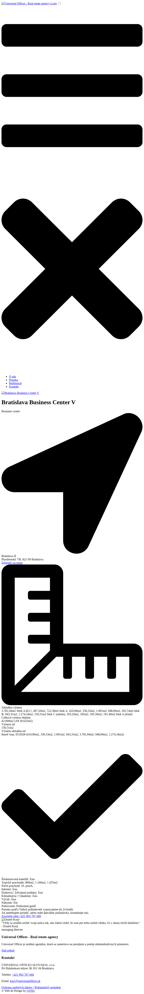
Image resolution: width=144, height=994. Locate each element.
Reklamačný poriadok (48, 987)
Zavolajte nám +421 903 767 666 (21, 916)
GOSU (31, 990)
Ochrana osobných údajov (17, 987)
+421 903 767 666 (23, 974)
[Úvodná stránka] (29, 3)
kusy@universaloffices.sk (25, 981)
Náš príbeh (8, 950)
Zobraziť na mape (12, 562)
